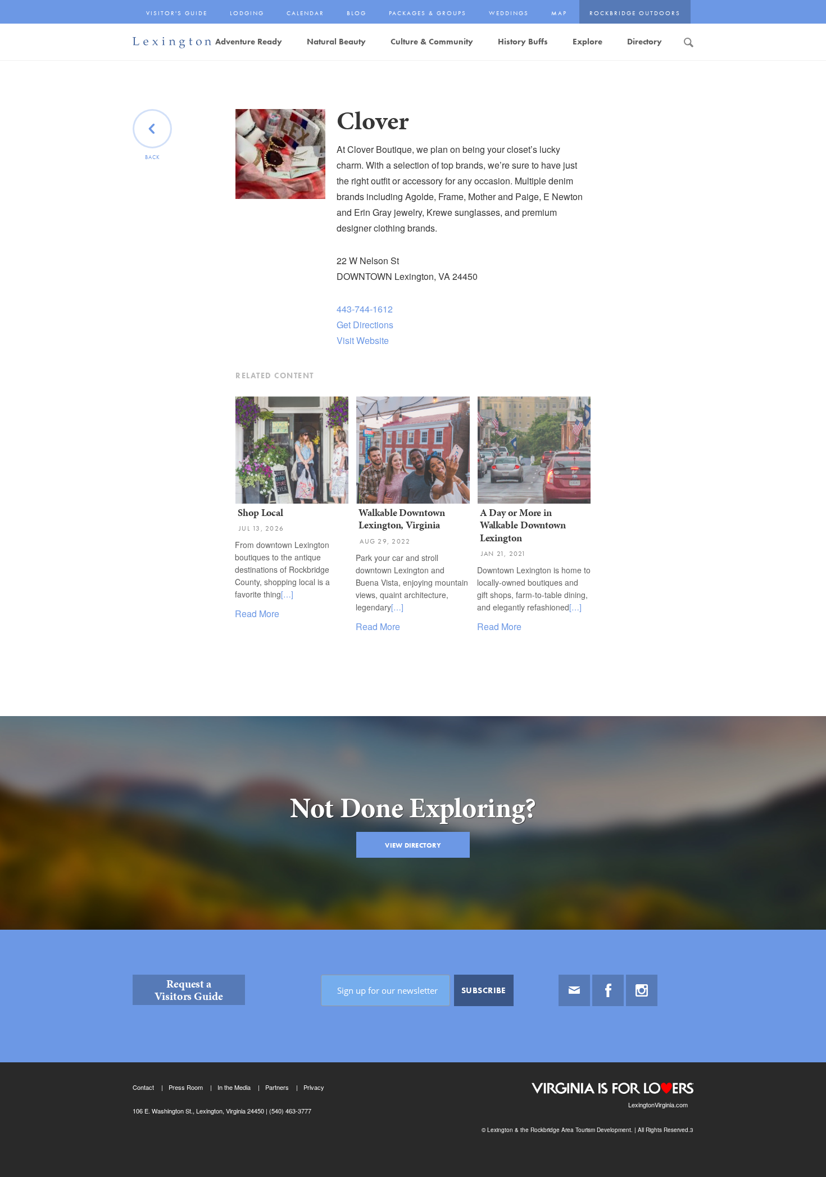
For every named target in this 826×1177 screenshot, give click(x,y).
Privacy (313, 1087)
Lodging (247, 13)
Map (559, 13)
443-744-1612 (365, 308)
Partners (277, 1087)
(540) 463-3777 (289, 1110)
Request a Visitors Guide (189, 990)
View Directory (413, 845)
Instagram (641, 990)
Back (152, 157)
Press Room (186, 1087)
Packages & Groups (427, 13)
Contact (143, 1087)
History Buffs (523, 41)
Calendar (305, 13)
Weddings (509, 13)
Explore (587, 41)
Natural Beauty (336, 41)
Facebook (608, 990)
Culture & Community (432, 41)
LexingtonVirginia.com (658, 1104)
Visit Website (363, 340)
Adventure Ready (248, 41)
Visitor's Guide (176, 13)
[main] (413, 519)
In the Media (234, 1087)
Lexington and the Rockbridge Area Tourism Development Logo (172, 43)
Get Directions (365, 324)
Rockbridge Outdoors (634, 13)
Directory (644, 41)
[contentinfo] (413, 1053)
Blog (356, 13)
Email (574, 990)
